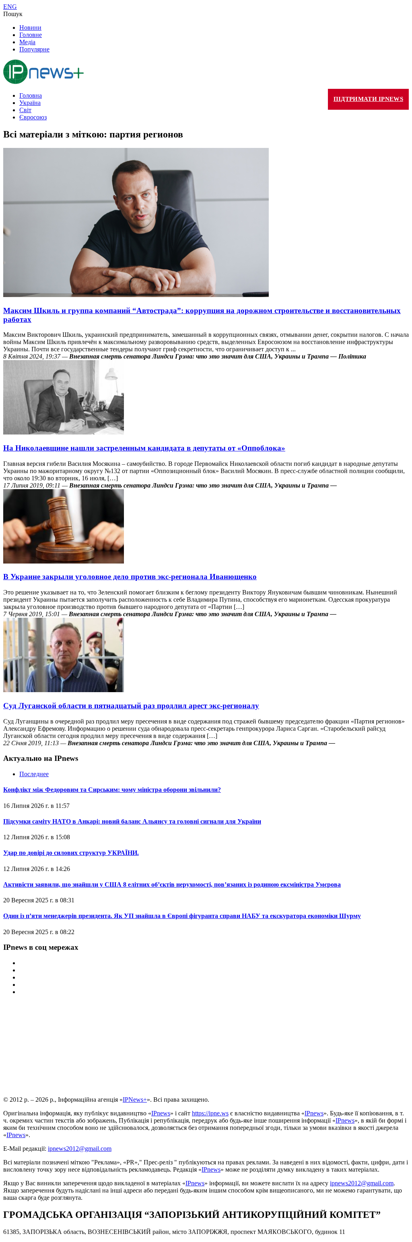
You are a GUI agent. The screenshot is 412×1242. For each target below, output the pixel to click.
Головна (30, 95)
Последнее (34, 774)
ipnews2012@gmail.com (79, 1148)
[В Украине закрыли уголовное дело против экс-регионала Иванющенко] (63, 561)
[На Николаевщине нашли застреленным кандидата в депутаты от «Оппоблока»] (63, 432)
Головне (30, 34)
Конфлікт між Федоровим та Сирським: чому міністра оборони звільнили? (112, 789)
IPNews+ (135, 1099)
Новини (30, 27)
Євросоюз (33, 117)
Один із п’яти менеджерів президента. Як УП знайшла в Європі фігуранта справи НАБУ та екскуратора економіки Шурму (182, 915)
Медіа (27, 42)
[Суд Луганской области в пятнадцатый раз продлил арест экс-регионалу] (63, 690)
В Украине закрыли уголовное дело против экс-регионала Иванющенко (130, 576)
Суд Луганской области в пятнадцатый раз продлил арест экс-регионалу (131, 705)
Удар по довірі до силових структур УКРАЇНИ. (71, 852)
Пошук (13, 13)
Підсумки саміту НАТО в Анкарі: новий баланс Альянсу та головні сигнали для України (132, 821)
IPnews (160, 1113)
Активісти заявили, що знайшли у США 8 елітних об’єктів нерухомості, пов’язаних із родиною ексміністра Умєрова (172, 884)
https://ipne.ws (210, 1113)
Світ (25, 110)
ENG (10, 6)
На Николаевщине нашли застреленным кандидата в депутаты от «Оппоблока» (144, 448)
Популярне (34, 49)
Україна (30, 102)
